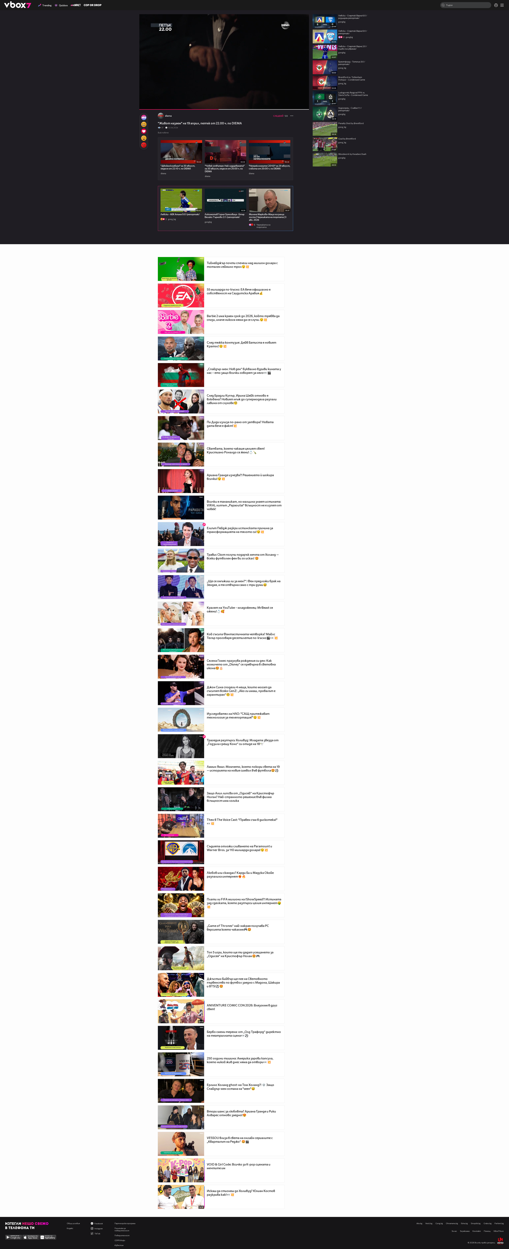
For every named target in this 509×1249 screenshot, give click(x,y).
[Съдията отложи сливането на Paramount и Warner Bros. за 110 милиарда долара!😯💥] (181, 852)
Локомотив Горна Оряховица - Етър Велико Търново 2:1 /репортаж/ (224, 215)
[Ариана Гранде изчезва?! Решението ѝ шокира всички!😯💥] (181, 481)
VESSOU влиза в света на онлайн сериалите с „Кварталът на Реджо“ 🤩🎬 (240, 1139)
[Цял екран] (304, 106)
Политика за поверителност (122, 1229)
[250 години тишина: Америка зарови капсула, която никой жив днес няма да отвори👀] (181, 1064)
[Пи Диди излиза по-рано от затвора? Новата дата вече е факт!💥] (181, 428)
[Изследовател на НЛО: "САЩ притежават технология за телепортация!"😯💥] (181, 720)
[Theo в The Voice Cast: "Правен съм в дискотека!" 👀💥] (181, 826)
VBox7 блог (498, 1231)
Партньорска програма (125, 1223)
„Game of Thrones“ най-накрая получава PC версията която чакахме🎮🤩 (238, 927)
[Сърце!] (143, 131)
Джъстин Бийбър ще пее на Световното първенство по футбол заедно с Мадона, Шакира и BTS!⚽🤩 (243, 982)
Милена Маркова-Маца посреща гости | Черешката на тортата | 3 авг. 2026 (267, 217)
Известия (119, 1245)
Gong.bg (439, 1223)
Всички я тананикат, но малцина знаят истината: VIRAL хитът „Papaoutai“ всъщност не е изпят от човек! (244, 505)
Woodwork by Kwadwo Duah (352, 154)
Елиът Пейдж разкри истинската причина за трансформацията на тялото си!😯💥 (240, 530)
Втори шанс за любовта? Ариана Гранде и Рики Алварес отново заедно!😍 (241, 1113)
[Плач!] (143, 138)
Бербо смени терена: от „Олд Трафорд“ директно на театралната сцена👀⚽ (244, 1033)
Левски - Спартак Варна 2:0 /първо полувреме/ (352, 47)
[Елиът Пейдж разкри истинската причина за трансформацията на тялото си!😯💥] (181, 534)
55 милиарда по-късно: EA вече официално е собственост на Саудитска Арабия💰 (239, 291)
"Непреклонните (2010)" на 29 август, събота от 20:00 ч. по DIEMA (269, 167)
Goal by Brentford (347, 138)
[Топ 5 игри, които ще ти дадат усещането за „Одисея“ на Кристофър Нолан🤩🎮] (181, 958)
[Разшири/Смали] (297, 106)
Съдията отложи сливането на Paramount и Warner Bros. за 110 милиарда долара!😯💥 (239, 848)
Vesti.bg (428, 1223)
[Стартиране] (143, 106)
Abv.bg (419, 1223)
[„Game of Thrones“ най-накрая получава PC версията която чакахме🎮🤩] (181, 932)
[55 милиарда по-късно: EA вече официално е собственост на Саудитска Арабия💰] (181, 295)
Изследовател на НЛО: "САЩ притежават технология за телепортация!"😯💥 (238, 715)
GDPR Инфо (120, 1240)
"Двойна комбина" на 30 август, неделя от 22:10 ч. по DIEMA (178, 167)
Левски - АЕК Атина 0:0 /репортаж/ (180, 214)
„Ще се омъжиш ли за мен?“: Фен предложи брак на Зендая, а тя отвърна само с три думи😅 (243, 583)
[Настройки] (303, 18)
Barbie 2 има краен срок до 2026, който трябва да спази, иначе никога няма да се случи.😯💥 (243, 317)
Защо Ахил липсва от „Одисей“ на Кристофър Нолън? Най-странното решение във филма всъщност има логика (240, 796)
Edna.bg (464, 1223)
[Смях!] (143, 124)
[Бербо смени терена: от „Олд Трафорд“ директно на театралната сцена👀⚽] (181, 1038)
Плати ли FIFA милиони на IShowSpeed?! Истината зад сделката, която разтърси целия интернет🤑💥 (244, 903)
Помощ (487, 1231)
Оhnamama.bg (452, 1223)
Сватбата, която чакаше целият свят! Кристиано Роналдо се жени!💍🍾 (236, 450)
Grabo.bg (488, 1223)
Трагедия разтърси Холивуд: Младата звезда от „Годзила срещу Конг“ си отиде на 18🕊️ (242, 742)
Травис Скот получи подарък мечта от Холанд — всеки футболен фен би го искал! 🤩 (243, 556)
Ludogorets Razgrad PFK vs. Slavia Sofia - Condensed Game (353, 93)
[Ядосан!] (143, 145)
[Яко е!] (143, 117)
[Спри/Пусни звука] (149, 106)
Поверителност (122, 1235)
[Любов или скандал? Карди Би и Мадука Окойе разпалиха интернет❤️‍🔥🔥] (181, 879)
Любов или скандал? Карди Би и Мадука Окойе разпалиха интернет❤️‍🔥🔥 (240, 874)
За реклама (464, 1231)
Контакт (477, 1231)
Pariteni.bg (499, 1223)
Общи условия (73, 1223)
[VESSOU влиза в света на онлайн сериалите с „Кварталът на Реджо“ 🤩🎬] (181, 1144)
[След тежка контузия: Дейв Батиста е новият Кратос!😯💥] (181, 348)
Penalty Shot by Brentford (351, 123)
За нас (454, 1231)
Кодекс (70, 1228)
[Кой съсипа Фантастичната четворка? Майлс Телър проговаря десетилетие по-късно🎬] (181, 640)
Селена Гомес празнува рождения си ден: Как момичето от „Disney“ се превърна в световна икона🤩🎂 (241, 664)
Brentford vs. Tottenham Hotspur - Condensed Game (351, 78)
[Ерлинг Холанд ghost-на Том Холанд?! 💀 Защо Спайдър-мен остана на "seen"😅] (181, 1091)
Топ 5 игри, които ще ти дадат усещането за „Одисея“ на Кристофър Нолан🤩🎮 (240, 954)
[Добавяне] (303, 24)
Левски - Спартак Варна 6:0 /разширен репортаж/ (352, 16)
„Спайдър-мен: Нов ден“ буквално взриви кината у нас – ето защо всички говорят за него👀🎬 (244, 370)
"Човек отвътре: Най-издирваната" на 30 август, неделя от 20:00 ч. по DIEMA (225, 168)
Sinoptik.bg (476, 1223)
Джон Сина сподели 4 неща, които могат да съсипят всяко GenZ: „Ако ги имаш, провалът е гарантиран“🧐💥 (241, 690)
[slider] (301, 102)
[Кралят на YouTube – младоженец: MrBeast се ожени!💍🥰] (181, 614)
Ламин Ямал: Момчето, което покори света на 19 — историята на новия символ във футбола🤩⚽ (243, 768)
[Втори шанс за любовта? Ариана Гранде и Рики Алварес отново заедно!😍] (181, 1117)
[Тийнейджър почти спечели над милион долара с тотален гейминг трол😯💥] (181, 269)
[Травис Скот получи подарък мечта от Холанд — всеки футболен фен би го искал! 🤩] (181, 561)
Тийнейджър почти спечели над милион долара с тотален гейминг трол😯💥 (242, 264)
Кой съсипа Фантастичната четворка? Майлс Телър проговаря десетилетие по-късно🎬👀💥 (242, 636)
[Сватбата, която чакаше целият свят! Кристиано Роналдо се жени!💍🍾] (181, 454)
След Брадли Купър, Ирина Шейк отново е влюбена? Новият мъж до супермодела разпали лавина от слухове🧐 (242, 399)
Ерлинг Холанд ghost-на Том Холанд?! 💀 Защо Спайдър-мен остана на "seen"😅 (240, 1086)
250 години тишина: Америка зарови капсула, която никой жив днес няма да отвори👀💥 (240, 1060)
